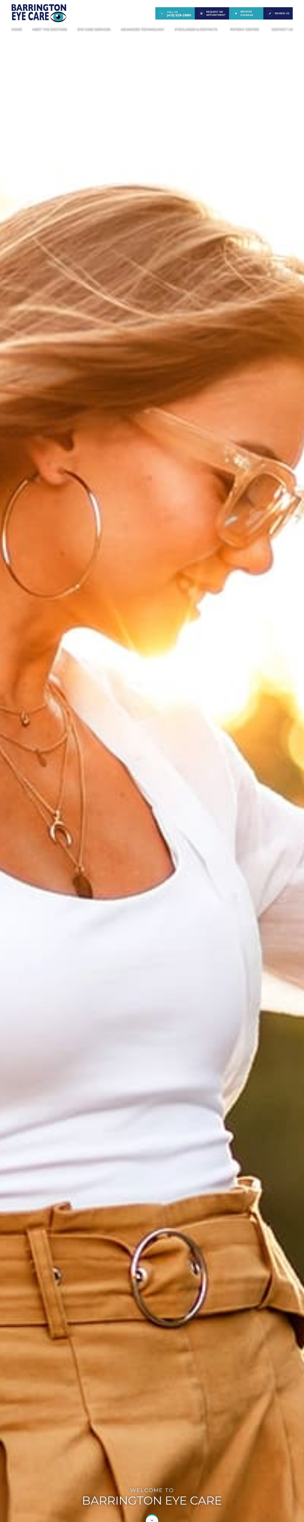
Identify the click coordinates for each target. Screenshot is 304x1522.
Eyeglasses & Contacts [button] (196, 29)
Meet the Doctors (49, 29)
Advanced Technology (142, 29)
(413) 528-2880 (179, 15)
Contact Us (282, 29)
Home (16, 29)
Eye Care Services (93, 29)
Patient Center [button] (244, 29)
